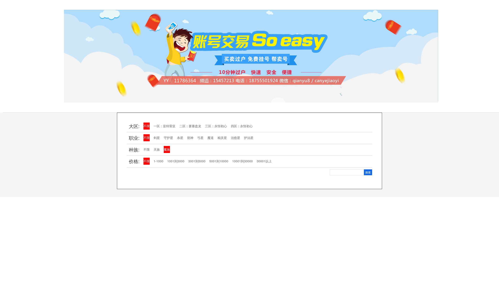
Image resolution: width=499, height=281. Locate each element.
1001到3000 (175, 161)
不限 (146, 126)
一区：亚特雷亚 (164, 126)
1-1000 (158, 161)
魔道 (210, 137)
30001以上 (264, 161)
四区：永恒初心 (242, 126)
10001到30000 (242, 161)
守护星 (168, 137)
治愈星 (235, 137)
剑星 (157, 137)
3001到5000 (196, 161)
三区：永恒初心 (216, 126)
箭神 (190, 137)
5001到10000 (218, 161)
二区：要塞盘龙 (190, 126)
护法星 (248, 137)
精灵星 (222, 137)
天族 (157, 149)
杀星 (180, 137)
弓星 (200, 137)
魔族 (167, 149)
